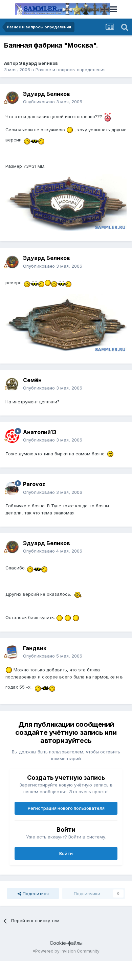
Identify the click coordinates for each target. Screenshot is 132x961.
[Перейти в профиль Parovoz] (12, 488)
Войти (66, 853)
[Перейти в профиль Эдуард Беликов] (12, 98)
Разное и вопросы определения (71, 69)
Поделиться (35, 893)
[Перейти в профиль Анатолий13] (12, 436)
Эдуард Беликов (38, 63)
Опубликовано (52, 101)
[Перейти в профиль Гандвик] (12, 652)
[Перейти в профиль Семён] (12, 384)
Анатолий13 (39, 432)
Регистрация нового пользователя (66, 808)
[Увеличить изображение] (107, 116)
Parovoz (34, 484)
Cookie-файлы (66, 943)
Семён (32, 380)
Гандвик (34, 648)
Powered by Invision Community (67, 951)
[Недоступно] (66, 202)
